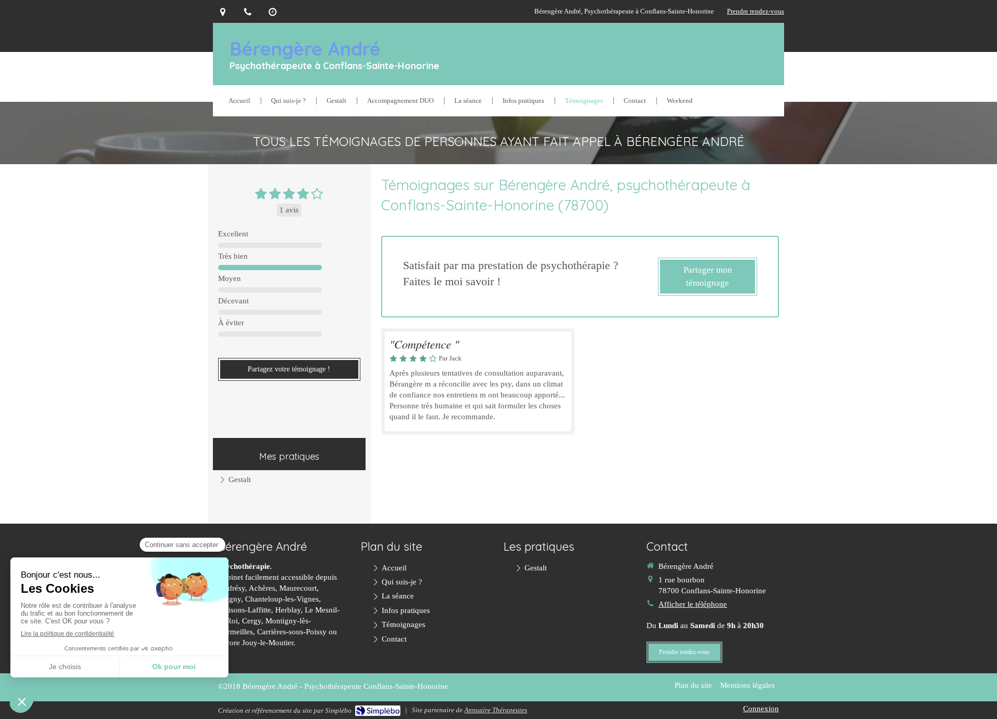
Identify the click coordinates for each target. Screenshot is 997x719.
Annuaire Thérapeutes (495, 710)
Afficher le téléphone (692, 604)
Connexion (761, 708)
